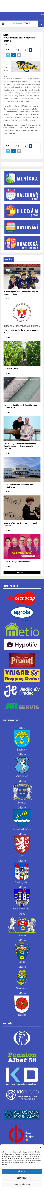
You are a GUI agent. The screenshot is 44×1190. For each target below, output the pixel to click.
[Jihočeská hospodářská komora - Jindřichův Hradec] (22, 315)
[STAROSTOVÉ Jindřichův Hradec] (22, 546)
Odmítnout (22, 1178)
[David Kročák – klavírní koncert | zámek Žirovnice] (22, 507)
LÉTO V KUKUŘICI (11, 369)
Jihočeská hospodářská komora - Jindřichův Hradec (22, 331)
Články (6, 35)
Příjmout (22, 1171)
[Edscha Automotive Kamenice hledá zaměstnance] (22, 469)
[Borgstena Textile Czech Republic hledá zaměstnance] (22, 389)
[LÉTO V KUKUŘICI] (22, 353)
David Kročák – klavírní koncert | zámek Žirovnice (20, 524)
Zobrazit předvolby (22, 1184)
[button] (40, 1147)
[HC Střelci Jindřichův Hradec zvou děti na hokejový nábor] (22, 276)
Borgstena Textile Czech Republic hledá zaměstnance (20, 406)
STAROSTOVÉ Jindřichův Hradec (17, 561)
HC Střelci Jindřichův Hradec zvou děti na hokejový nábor (21, 293)
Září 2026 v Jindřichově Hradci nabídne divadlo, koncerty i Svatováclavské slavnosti (20, 446)
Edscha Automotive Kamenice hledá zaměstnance (19, 486)
